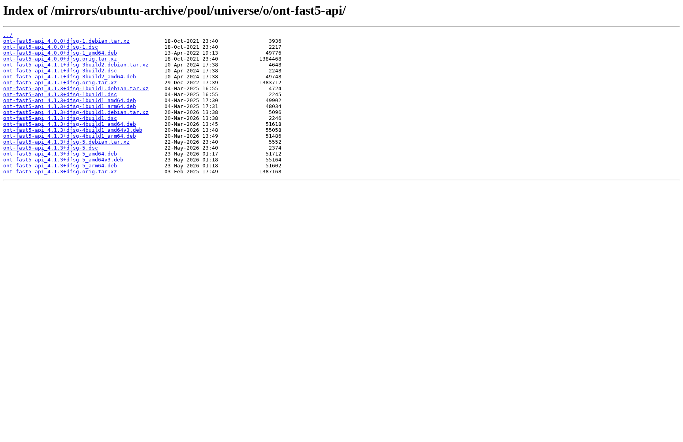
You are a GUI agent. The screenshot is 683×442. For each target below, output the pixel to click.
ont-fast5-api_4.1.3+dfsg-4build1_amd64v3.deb (72, 130)
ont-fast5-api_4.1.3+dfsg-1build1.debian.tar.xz (76, 88)
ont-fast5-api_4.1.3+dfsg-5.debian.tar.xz (66, 142)
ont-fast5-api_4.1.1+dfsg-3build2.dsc (60, 71)
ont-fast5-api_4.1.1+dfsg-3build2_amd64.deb (69, 77)
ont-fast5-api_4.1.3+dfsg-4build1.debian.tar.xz (76, 112)
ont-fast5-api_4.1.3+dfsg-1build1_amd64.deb (69, 100)
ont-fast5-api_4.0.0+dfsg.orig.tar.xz (60, 59)
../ (8, 35)
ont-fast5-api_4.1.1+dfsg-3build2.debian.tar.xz (76, 65)
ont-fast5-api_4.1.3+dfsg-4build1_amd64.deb (69, 124)
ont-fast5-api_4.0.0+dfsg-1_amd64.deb (60, 53)
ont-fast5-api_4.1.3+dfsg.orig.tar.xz (60, 172)
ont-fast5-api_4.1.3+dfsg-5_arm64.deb (60, 166)
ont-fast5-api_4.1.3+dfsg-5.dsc (50, 148)
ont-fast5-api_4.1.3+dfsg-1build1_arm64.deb (69, 106)
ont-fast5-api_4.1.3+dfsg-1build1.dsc (60, 94)
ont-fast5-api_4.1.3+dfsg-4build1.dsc (60, 118)
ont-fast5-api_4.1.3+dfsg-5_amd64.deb (60, 154)
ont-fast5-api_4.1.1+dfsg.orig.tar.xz (60, 82)
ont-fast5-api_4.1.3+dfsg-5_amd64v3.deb (63, 160)
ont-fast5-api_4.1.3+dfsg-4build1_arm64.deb (69, 136)
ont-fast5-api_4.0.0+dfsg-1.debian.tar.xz (66, 41)
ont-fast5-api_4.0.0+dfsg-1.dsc (50, 47)
